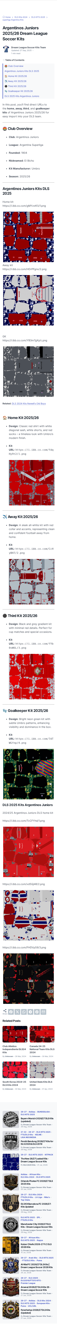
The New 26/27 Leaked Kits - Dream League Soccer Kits (35, 1160)
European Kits (43, 1303)
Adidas (32, 1112)
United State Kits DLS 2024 (41, 1083)
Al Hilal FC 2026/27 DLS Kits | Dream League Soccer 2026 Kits (37, 1266)
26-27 (24, 1112)
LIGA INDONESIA (28, 1137)
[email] (43, 1012)
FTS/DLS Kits (27, 1134)
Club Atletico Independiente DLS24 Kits (14, 1049)
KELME (38, 1134)
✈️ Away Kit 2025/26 (15, 81)
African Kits (34, 1174)
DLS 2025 (33, 1278)
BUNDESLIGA (43, 1112)
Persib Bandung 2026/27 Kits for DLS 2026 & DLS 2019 (37, 1142)
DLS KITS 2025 (28, 1114)
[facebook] (11, 1012)
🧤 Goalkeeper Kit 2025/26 (19, 91)
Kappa (40, 1240)
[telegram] (30, 1012)
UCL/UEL (32, 1306)
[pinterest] (37, 1012)
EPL (38, 1217)
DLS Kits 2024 (27, 1177)
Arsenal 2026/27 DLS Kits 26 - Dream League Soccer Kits (36, 1288)
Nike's (47, 1197)
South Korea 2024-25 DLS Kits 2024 (14, 1083)
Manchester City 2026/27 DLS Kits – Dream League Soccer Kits (36, 1225)
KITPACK (49, 1154)
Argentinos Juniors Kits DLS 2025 (22, 71)
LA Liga (38, 1197)
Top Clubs (25, 1200)
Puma (39, 1260)
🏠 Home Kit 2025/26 (16, 76)
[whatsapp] (24, 1012)
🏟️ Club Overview (14, 66)
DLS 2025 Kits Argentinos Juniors (22, 96)
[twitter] (17, 1012)
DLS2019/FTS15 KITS (31, 1280)
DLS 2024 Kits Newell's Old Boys (29, 403)
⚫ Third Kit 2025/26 (15, 86)
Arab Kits (33, 1258)
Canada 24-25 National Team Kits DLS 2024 (42, 1049)
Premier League (28, 1283)
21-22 (23, 1132)
